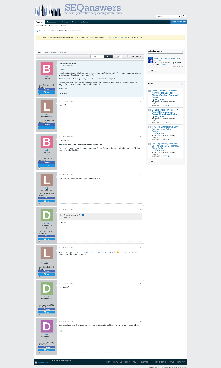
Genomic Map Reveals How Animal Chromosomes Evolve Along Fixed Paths (165, 112)
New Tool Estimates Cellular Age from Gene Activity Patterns (165, 129)
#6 (141, 248)
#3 (141, 137)
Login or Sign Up (178, 22)
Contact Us (117, 362)
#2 (141, 101)
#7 (141, 283)
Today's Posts (41, 26)
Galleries (84, 22)
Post (48, 92)
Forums (39, 22)
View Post (83, 215)
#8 (141, 321)
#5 (141, 210)
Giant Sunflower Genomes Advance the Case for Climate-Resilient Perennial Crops (165, 94)
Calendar (64, 26)
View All (152, 71)
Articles (65, 22)
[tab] (40, 52)
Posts (40, 53)
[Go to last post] (168, 105)
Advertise (144, 362)
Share (48, 89)
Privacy (127, 362)
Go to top (181, 362)
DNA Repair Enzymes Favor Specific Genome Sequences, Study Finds (165, 146)
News (74, 22)
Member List (53, 26)
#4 (141, 175)
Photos (63, 53)
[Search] (183, 16)
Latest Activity (51, 53)
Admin (135, 362)
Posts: (41, 87)
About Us (170, 362)
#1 (141, 63)
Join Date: (43, 85)
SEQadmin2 (160, 60)
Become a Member (157, 362)
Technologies (52, 22)
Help (108, 362)
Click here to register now (114, 37)
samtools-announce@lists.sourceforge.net (92, 252)
